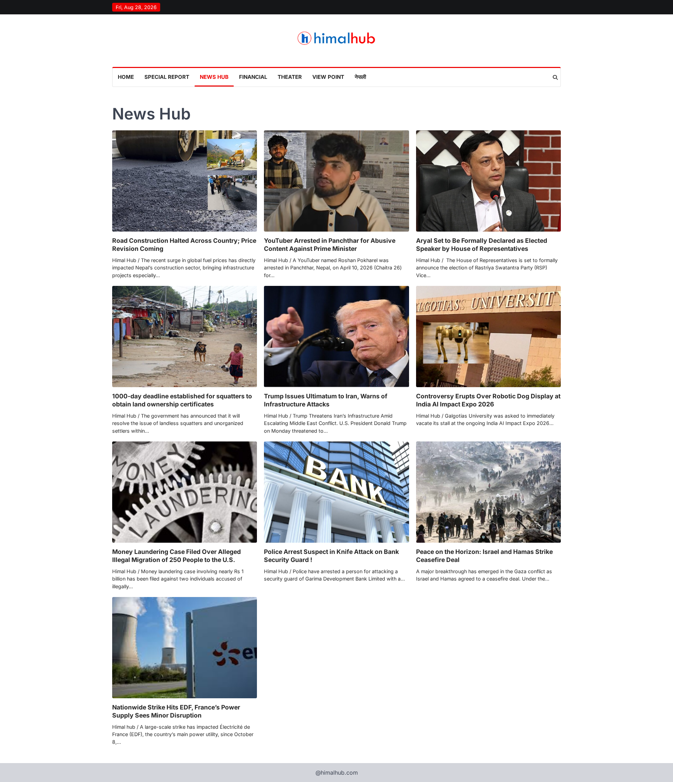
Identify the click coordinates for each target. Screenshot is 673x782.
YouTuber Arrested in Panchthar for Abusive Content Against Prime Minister (329, 244)
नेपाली (360, 77)
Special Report (166, 77)
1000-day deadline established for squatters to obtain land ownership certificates (182, 400)
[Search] (555, 77)
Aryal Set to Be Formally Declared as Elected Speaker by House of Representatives (481, 244)
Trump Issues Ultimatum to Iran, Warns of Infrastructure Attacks (325, 400)
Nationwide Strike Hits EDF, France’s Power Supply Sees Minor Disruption (176, 711)
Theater (290, 77)
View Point (328, 77)
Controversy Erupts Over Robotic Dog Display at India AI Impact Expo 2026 (488, 400)
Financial (253, 77)
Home (126, 77)
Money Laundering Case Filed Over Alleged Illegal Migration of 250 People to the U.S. (176, 555)
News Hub (214, 77)
